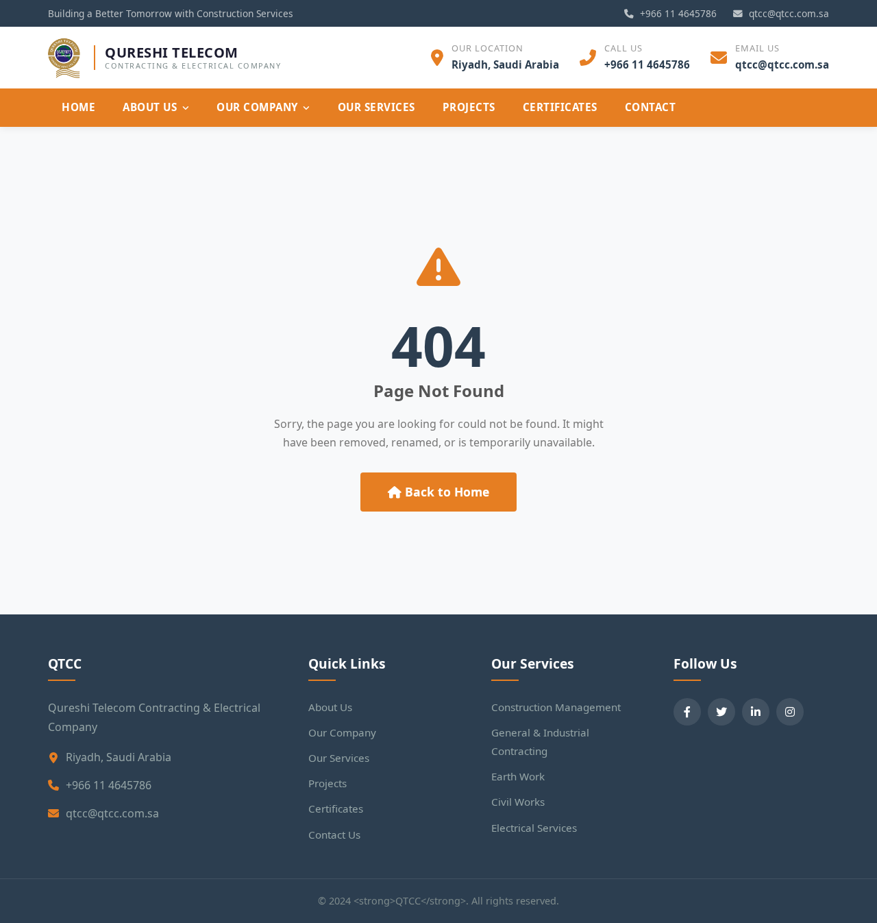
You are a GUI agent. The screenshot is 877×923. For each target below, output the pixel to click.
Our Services (376, 107)
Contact (650, 107)
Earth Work (518, 776)
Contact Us (334, 834)
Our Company (257, 107)
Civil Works (518, 801)
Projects (469, 107)
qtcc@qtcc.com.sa (787, 13)
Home (78, 107)
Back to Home (445, 491)
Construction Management (556, 707)
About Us (150, 107)
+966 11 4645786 (677, 13)
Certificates (560, 107)
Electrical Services (534, 828)
